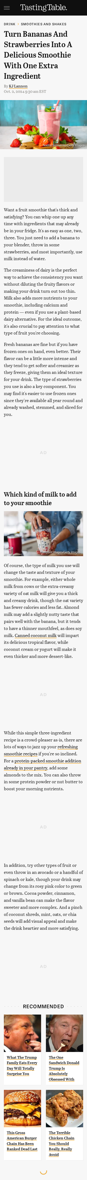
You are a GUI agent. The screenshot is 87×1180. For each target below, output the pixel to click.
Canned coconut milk (36, 635)
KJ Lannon (18, 86)
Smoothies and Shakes (43, 24)
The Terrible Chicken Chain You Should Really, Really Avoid (61, 1143)
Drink (9, 24)
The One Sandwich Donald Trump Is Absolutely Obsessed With (64, 1068)
